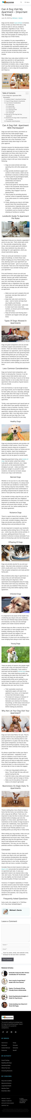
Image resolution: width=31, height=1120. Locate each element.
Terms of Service (7, 1100)
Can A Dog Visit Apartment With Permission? (12, 96)
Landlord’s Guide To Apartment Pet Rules (16, 99)
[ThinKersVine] (8, 2)
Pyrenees (15, 1045)
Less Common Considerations (13, 102)
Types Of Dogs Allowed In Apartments (15, 101)
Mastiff (14, 1050)
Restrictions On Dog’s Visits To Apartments (16, 117)
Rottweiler (15, 1047)
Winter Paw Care (6, 1068)
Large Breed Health (6, 1085)
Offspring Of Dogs (13, 109)
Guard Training (5, 1060)
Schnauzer (4, 1045)
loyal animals (18, 23)
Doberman (4, 1050)
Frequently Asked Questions (13, 121)
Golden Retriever (6, 1047)
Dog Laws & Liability (7, 1080)
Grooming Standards (7, 1070)
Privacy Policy (6, 1098)
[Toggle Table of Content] (26, 93)
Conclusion (10, 119)
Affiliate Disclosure (8, 1103)
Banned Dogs (11, 106)
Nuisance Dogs (12, 107)
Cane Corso (5, 1042)
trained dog (21, 671)
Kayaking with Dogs (7, 1062)
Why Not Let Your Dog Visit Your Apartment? (14, 115)
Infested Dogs (12, 111)
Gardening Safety (6, 1065)
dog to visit (5, 869)
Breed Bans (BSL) (6, 1090)
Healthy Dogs (11, 104)
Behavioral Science (6, 1083)
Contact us (5, 1105)
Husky (14, 1042)
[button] (21, 2)
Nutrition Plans (5, 1088)
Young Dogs (11, 112)
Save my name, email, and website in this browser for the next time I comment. (15, 953)
